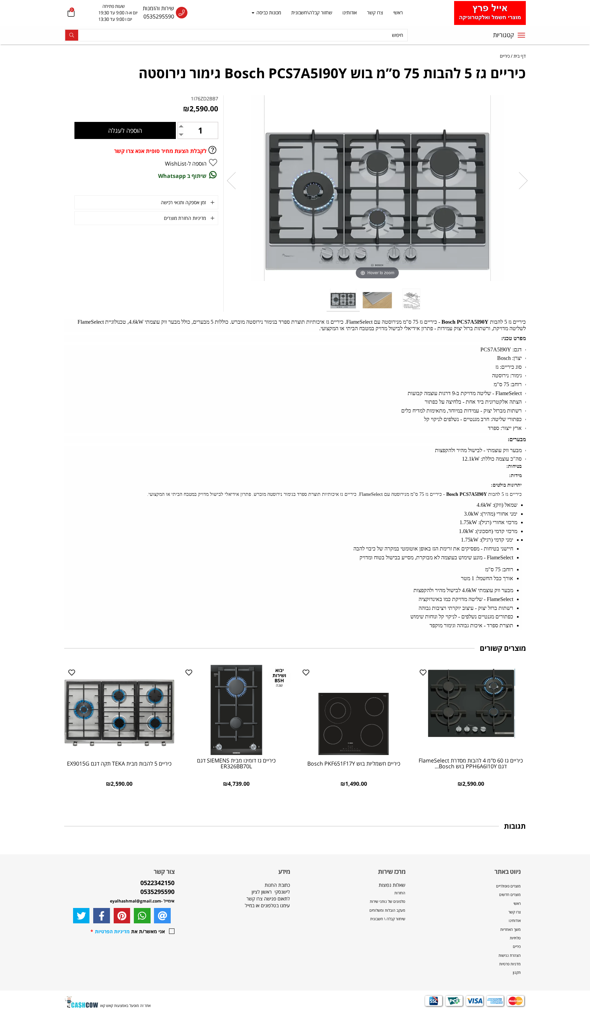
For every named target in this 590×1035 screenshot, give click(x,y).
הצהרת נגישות (509, 955)
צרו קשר (375, 12)
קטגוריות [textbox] (503, 35)
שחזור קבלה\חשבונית (311, 12)
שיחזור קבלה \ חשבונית (387, 918)
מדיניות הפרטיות (112, 931)
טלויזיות (515, 937)
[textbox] (111, 13)
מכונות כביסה (268, 12)
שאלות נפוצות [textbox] (387, 901)
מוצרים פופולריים (508, 886)
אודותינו (349, 12)
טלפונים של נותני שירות (387, 901)
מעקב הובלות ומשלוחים (387, 910)
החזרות (399, 892)
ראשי (398, 12)
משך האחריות (510, 929)
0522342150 (157, 883)
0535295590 (158, 16)
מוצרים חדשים (510, 894)
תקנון (517, 972)
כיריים (517, 946)
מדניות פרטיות (510, 963)
